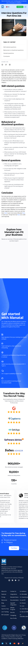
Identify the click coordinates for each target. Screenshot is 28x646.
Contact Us (13, 591)
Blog (2, 603)
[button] (8, 7)
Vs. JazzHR (22, 600)
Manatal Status (14, 597)
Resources (4, 600)
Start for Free (5, 609)
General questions (8, 53)
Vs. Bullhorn (23, 591)
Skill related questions (9, 47)
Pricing (3, 597)
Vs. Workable (23, 594)
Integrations (13, 594)
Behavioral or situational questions (13, 50)
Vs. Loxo (22, 606)
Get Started (20, 6)
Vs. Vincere (23, 603)
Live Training (5, 612)
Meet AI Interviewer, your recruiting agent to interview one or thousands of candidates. (14, 2)
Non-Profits (13, 618)
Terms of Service (10, 637)
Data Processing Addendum (15, 638)
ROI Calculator (5, 614)
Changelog (13, 615)
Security (12, 612)
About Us (3, 591)
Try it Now (14, 548)
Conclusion (6, 56)
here (6, 213)
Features (3, 594)
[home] (2, 6)
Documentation (14, 600)
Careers (3, 606)
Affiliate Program (12, 608)
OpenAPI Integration (13, 604)
